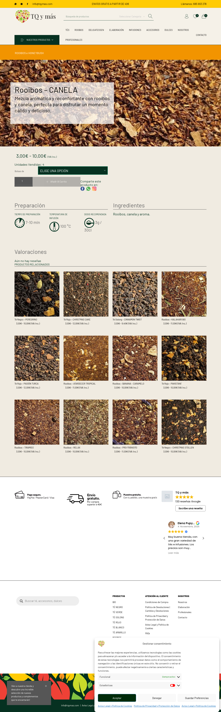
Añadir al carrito (58, 181)
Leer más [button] (173, 553)
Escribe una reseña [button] (191, 508)
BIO (114, 602)
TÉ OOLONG (118, 617)
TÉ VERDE (118, 612)
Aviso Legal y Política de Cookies (115, 705)
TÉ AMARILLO (119, 632)
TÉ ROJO (117, 622)
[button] (203, 538)
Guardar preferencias (197, 698)
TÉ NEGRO (118, 607)
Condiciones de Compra (156, 602)
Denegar (157, 698)
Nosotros (182, 602)
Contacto (182, 617)
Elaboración (184, 607)
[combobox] (132, 16)
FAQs (147, 633)
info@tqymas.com (42, 3)
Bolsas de (19, 171)
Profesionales (184, 612)
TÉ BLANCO (118, 627)
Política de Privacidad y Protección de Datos (157, 705)
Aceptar (117, 698)
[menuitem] (194, 4)
